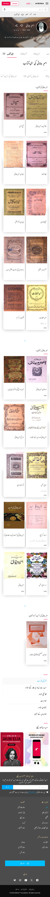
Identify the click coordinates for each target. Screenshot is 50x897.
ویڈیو (22, 14)
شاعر (34, 14)
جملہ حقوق (17, 889)
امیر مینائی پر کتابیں (31, 76)
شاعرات (43, 700)
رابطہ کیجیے (22, 818)
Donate (14, 3)
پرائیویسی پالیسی (32, 792)
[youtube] (26, 880)
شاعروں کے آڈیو (40, 713)
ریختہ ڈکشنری (21, 847)
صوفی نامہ (45, 842)
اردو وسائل (45, 823)
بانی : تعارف (21, 812)
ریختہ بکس (22, 852)
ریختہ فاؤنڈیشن (21, 807)
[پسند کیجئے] (22, 25)
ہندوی (23, 842)
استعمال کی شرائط (24, 889)
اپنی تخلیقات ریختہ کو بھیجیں (41, 828)
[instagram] (20, 880)
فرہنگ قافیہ (45, 812)
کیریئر (23, 823)
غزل (37, 53)
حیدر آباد (17, 30)
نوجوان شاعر (42, 707)
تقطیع (46, 818)
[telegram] (14, 880)
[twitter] (31, 880)
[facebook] (37, 880)
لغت (26, 14)
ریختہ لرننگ (45, 847)
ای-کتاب (9, 53)
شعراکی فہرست (41, 680)
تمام (25, 340)
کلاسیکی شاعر (42, 694)
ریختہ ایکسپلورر (21, 828)
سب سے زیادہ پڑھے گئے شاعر (35, 687)
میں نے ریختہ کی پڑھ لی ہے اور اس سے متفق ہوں (27, 792)
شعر (23, 53)
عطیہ (47, 807)
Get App (6, 3)
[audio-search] (5, 9)
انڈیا (14, 30)
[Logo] (39, 3)
